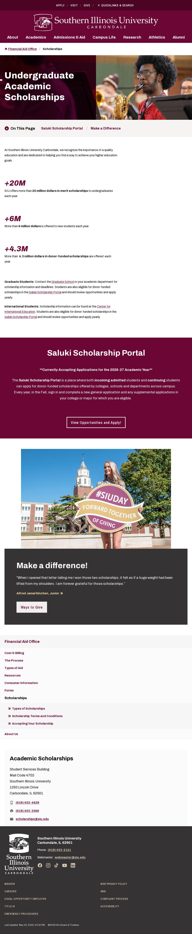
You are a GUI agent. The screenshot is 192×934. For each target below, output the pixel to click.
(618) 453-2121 (59, 849)
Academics (36, 37)
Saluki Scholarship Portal (62, 128)
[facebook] (40, 865)
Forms (9, 690)
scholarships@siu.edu (32, 819)
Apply (60, 5)
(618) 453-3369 (27, 810)
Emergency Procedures (21, 913)
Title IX (9, 906)
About (12, 37)
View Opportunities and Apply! (96, 422)
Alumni (179, 37)
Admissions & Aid (69, 37)
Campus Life (104, 37)
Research (132, 37)
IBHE (103, 891)
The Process (13, 660)
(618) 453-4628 (27, 802)
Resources (12, 675)
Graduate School (63, 281)
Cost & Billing (14, 653)
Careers (10, 891)
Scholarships (52, 49)
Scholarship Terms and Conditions (37, 716)
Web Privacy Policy (113, 884)
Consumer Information (21, 683)
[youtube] (64, 865)
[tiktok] (56, 865)
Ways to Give (32, 607)
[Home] (19, 854)
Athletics (157, 37)
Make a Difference (106, 128)
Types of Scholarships (28, 708)
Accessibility (109, 906)
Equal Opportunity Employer (25, 899)
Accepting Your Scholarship (32, 723)
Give (87, 5)
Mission (9, 884)
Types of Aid (13, 668)
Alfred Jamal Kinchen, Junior (37, 593)
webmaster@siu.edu (70, 857)
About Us (11, 734)
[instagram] (48, 865)
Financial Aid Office (22, 49)
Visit (74, 5)
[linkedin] (73, 865)
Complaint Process (114, 899)
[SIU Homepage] (96, 22)
